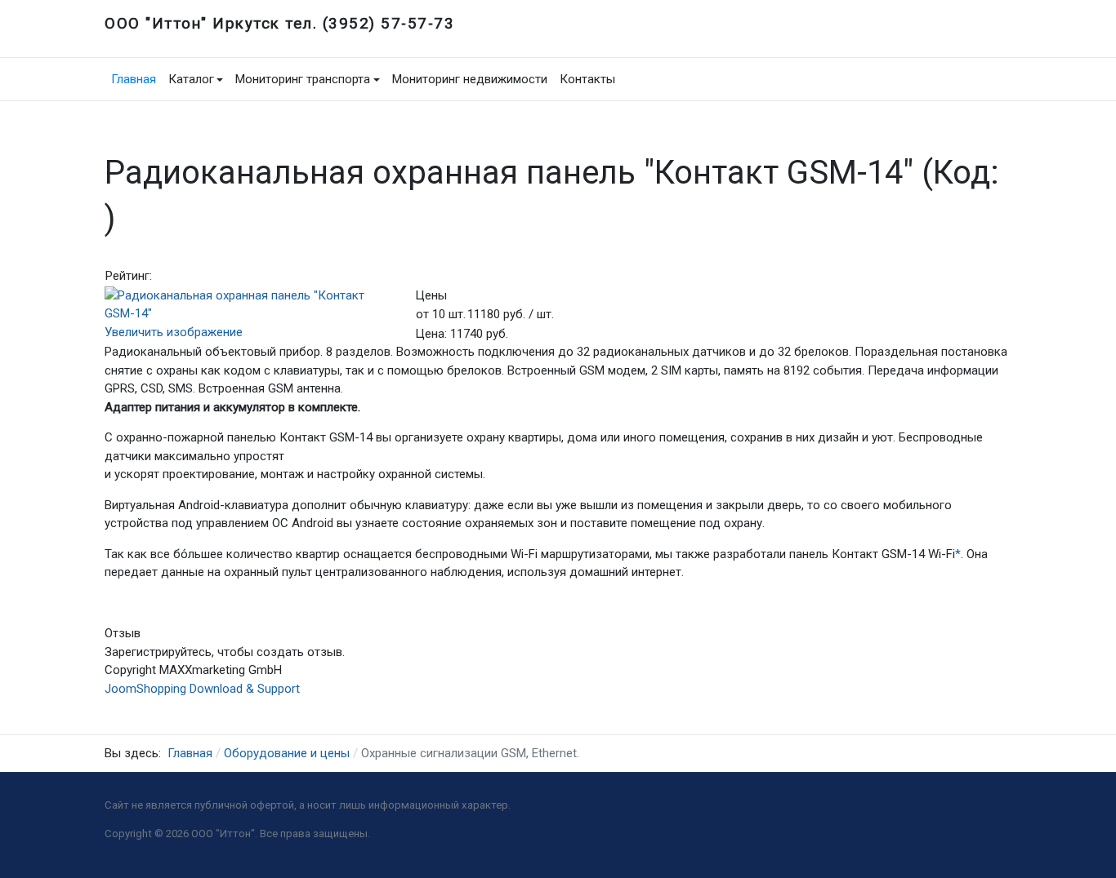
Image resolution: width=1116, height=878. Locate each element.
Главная (133, 79)
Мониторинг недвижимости (469, 79)
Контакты (587, 79)
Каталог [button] (191, 79)
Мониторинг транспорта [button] (302, 79)
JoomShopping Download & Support (202, 688)
